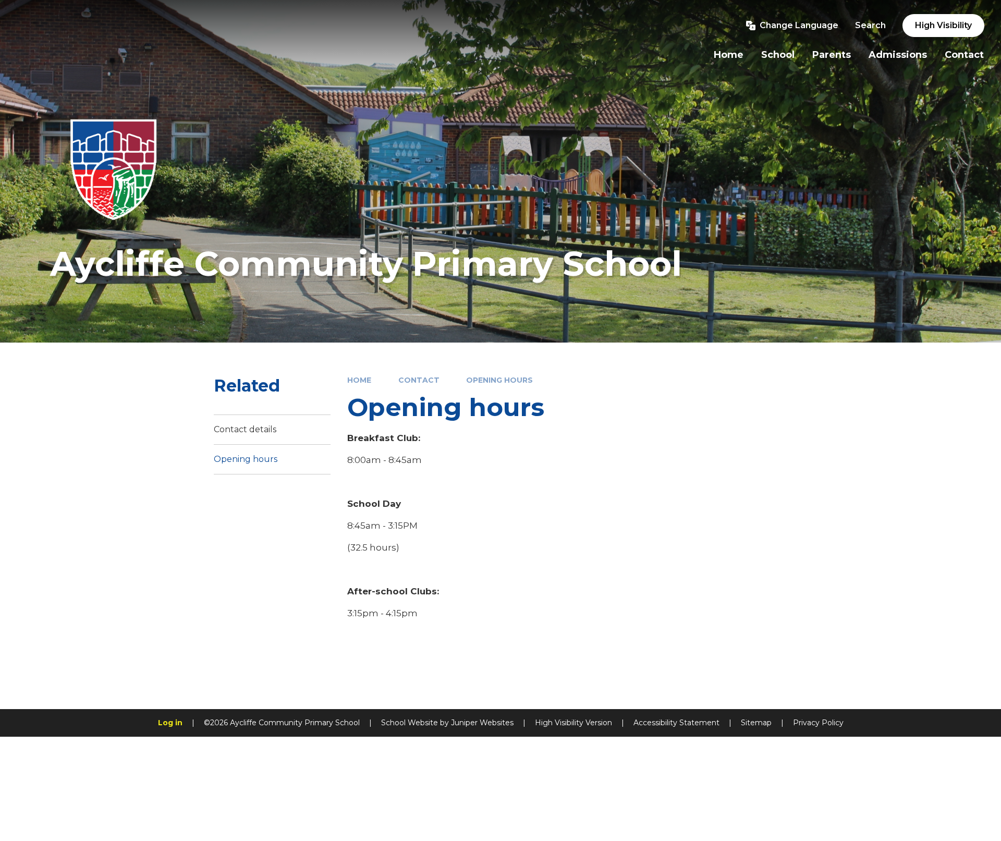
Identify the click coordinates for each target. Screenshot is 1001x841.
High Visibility (943, 25)
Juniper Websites (482, 722)
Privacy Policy (818, 722)
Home (359, 380)
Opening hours (499, 380)
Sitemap (756, 722)
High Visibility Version (573, 722)
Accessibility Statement (676, 722)
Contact (419, 380)
